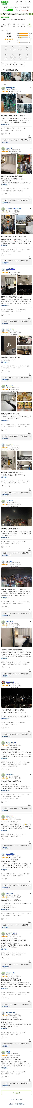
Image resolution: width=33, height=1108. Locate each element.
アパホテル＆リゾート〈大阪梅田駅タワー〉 (13, 19)
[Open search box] (3, 64)
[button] (6, 76)
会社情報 (10, 1104)
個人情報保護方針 (20, 1104)
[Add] (29, 18)
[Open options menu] (30, 88)
